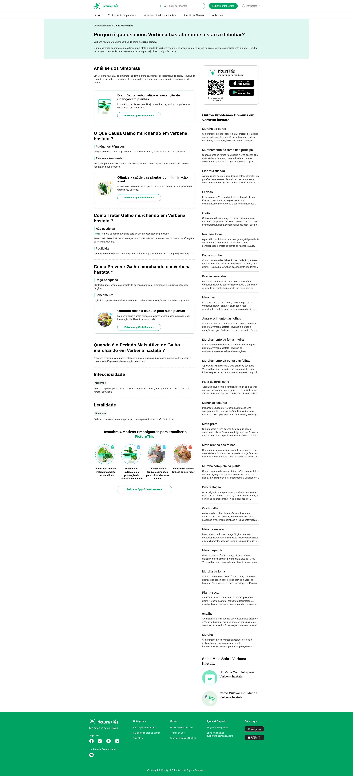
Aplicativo (217, 15)
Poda (96, 233)
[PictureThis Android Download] (241, 92)
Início (97, 15)
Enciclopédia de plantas (145, 727)
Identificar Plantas (194, 15)
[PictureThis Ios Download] (241, 83)
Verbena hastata (102, 25)
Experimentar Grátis (223, 6)
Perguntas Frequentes (217, 727)
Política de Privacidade (181, 727)
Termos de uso (177, 733)
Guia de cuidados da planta (146, 733)
